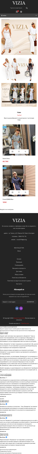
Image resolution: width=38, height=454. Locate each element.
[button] (18, 52)
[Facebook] (17, 308)
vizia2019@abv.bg (21, 239)
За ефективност (24, 328)
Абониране (30, 301)
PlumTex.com (25, 323)
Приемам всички (16, 453)
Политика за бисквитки (19, 277)
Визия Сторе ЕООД (19, 318)
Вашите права (4, 328)
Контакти (19, 284)
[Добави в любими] (19, 151)
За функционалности (6, 414)
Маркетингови (15, 330)
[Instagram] (21, 308)
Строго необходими (14, 328)
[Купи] (12, 151)
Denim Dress (6, 158)
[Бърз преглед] (25, 151)
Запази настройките (6, 453)
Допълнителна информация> (8, 449)
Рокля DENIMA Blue (8, 199)
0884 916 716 (22, 236)
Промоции (19, 262)
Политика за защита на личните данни (19, 281)
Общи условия (19, 274)
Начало (19, 259)
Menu (4, 15)
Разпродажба (19, 265)
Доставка (19, 271)
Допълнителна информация (27, 330)
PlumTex (9, 451)
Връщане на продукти (19, 268)
